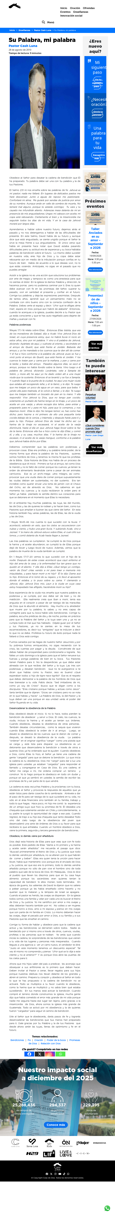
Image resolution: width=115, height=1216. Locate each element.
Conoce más (56, 1124)
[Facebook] (29, 1054)
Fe (29, 1040)
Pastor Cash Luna (23, 46)
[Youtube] (60, 1174)
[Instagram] (50, 1054)
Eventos (65, 11)
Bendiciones (17, 1040)
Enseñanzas (80, 11)
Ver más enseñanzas (94, 449)
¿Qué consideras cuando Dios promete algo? (94, 428)
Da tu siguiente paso (97, 83)
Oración (75, 8)
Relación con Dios (51, 1043)
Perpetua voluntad (90, 396)
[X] (40, 1054)
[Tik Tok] (64, 1174)
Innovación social (71, 15)
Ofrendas (89, 8)
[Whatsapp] (60, 1054)
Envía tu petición (97, 113)
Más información (95, 269)
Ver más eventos (95, 345)
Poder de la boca (56, 1040)
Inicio (63, 8)
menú (50, 22)
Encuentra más (99, 157)
